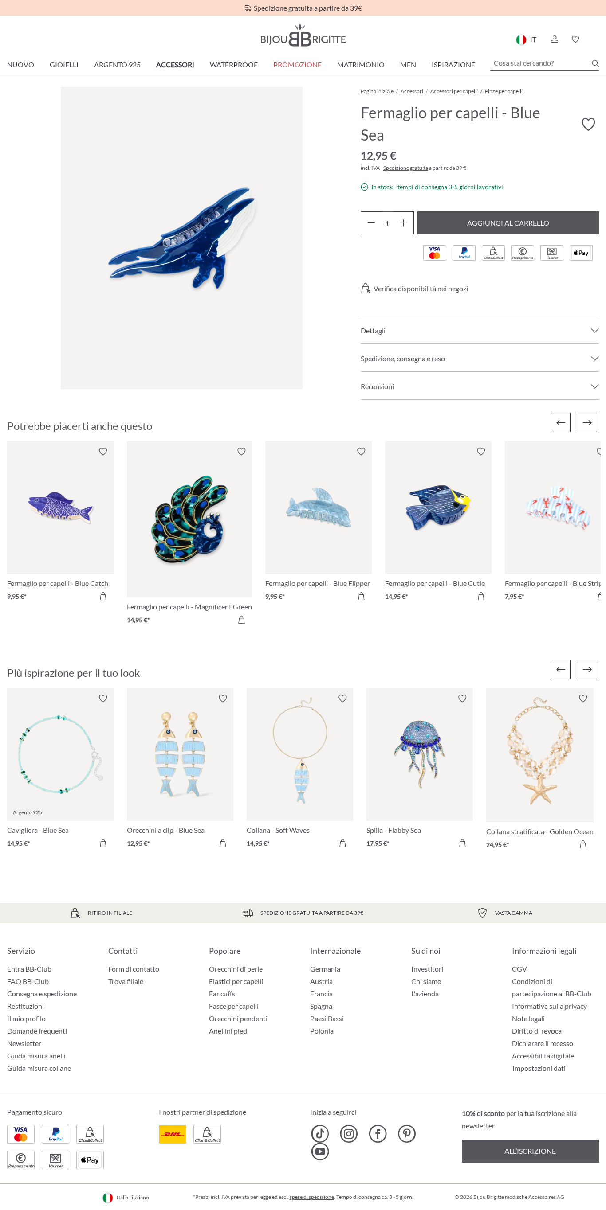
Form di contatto (133, 968)
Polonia (322, 1031)
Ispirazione (453, 64)
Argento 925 (117, 64)
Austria (321, 981)
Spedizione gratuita (405, 167)
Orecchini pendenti (238, 1018)
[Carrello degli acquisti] (596, 39)
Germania (325, 968)
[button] (554, 39)
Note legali (528, 1018)
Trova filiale (125, 981)
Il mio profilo (26, 1018)
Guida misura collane (39, 1068)
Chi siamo (426, 981)
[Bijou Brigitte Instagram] (349, 1134)
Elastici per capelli (236, 981)
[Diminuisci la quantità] (371, 222)
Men (408, 64)
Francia (321, 993)
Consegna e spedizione (42, 993)
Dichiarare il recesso (542, 1043)
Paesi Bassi (327, 1018)
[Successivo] (587, 422)
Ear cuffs (222, 993)
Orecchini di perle (236, 968)
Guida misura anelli (36, 1055)
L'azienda (425, 993)
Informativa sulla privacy (549, 1006)
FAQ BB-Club (28, 981)
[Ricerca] (595, 63)
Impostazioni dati (539, 1068)
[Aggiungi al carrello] (103, 596)
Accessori (175, 64)
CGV (519, 968)
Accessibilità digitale (543, 1055)
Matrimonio (361, 64)
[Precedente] (561, 422)
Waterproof (234, 64)
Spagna (321, 1006)
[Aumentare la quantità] (403, 222)
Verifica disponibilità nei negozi (421, 289)
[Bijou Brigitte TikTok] (320, 1134)
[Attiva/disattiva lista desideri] (588, 124)
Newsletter (24, 1043)
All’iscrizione (530, 1151)
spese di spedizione (312, 1197)
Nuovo (20, 64)
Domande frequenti (37, 1031)
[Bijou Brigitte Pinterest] (407, 1134)
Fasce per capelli (234, 1006)
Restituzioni (25, 1006)
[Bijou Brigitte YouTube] (320, 1151)
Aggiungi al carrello (508, 223)
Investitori (427, 968)
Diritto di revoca (537, 1031)
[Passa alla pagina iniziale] (303, 35)
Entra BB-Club (29, 968)
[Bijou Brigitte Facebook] (378, 1134)
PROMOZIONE (297, 64)
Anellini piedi (229, 1031)
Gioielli (64, 64)
